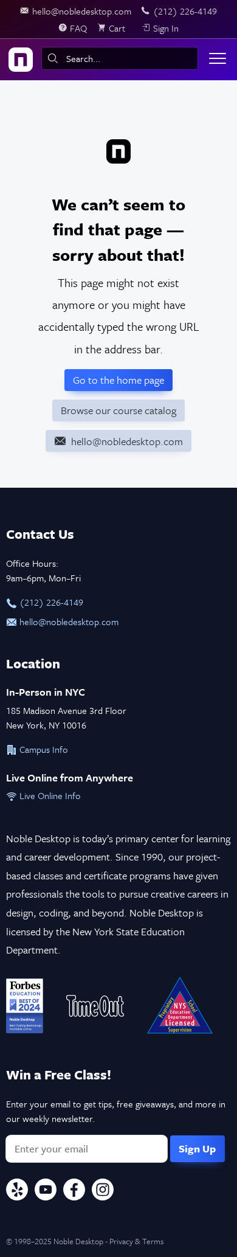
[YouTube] (46, 1191)
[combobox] (119, 58)
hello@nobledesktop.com (67, 621)
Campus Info (42, 749)
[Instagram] (103, 1191)
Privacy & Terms (136, 1241)
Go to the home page (118, 379)
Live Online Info (49, 795)
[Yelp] (17, 1191)
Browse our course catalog (118, 410)
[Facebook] (74, 1191)
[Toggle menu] (217, 58)
